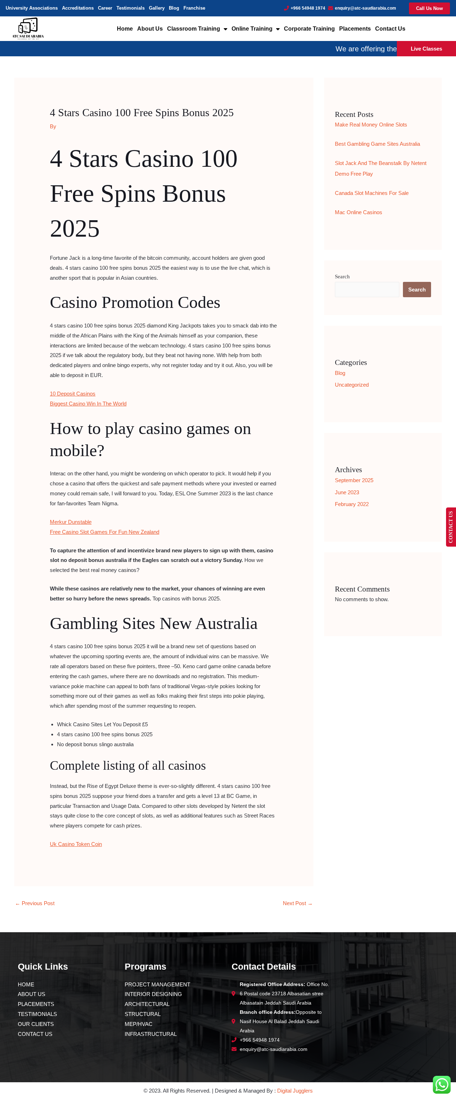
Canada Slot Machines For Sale (372, 193)
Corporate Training (309, 29)
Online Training (252, 29)
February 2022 (352, 504)
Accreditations (78, 8)
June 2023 (347, 492)
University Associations (32, 8)
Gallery (157, 8)
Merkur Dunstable (71, 522)
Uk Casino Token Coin (76, 844)
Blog (174, 8)
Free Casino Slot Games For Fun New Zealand (104, 532)
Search (342, 276)
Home (125, 29)
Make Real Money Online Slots (371, 125)
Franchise (194, 8)
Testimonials (130, 8)
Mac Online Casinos (358, 212)
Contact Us (390, 29)
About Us (150, 29)
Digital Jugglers (295, 1091)
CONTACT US (451, 527)
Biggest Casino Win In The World (88, 404)
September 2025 (354, 480)
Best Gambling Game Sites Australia (377, 144)
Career (105, 8)
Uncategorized (352, 385)
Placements (355, 29)
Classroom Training (193, 29)
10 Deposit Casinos (72, 394)
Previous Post (35, 903)
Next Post (298, 903)
